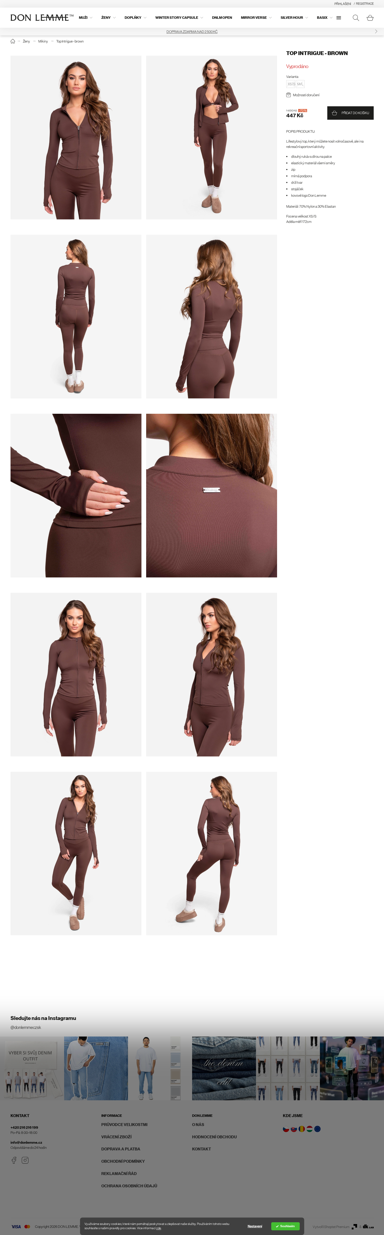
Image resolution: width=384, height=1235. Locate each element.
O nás (198, 1124)
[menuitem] (85, 17)
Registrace (365, 3)
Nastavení (255, 1226)
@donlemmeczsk (26, 1027)
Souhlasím (287, 1226)
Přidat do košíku (355, 113)
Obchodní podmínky (123, 1161)
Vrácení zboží (116, 1137)
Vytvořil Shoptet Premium (331, 1227)
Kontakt (201, 1149)
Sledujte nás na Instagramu (43, 1018)
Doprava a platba (120, 1149)
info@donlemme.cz (26, 1142)
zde (158, 1228)
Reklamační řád (119, 1173)
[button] (8, 31)
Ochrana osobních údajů (129, 1186)
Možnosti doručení (306, 95)
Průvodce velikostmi (124, 1124)
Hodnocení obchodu (214, 1137)
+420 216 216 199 (24, 1127)
